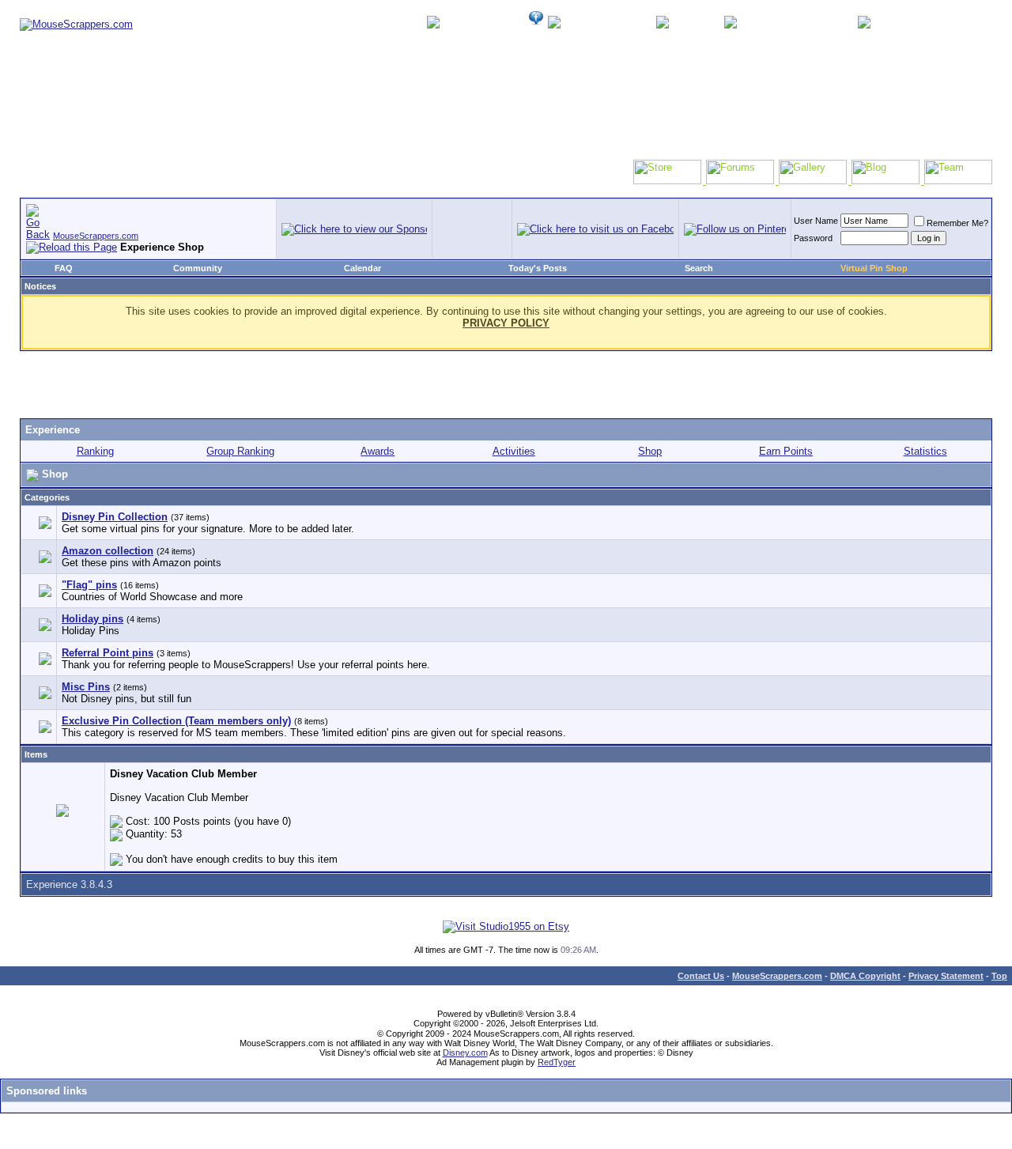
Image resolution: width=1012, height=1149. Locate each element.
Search (699, 268)
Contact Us (701, 976)
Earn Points (786, 451)
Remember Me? (957, 223)
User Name (816, 220)
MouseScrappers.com (95, 235)
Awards (378, 451)
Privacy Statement (946, 976)
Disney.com (465, 1052)
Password (813, 238)
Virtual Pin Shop (874, 268)
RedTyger (557, 1062)
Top (999, 976)
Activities (514, 451)
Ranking (95, 451)
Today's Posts (537, 268)
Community (197, 268)
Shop (650, 451)
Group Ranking (240, 451)
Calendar (362, 268)
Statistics (925, 451)
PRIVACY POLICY (506, 323)
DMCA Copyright (865, 976)
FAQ (64, 268)
